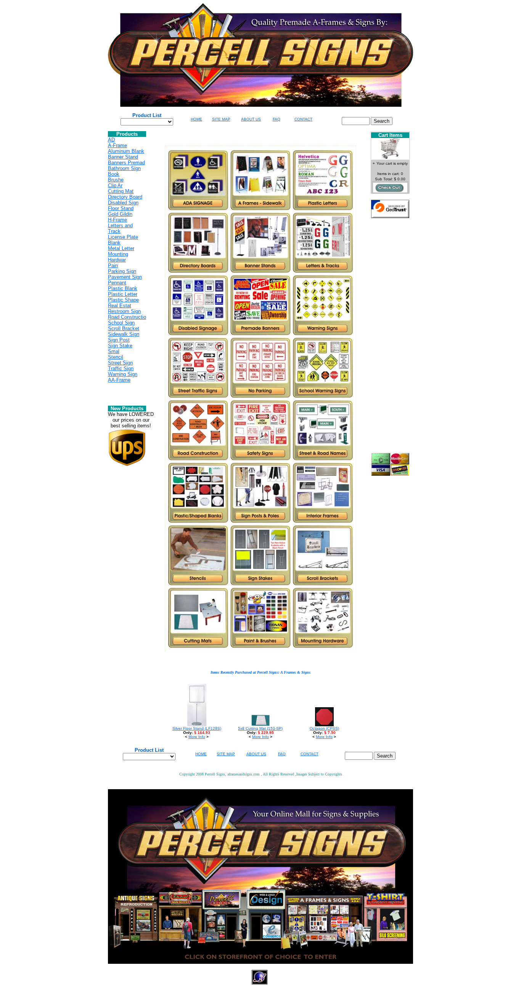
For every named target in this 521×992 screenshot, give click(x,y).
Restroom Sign (124, 311)
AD (111, 140)
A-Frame (117, 145)
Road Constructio (127, 317)
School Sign (121, 323)
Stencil (115, 357)
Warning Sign (122, 374)
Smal (113, 351)
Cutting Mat (120, 191)
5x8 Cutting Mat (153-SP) (260, 728)
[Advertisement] (390, 338)
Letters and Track (120, 228)
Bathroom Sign (124, 168)
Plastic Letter (122, 294)
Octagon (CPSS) (324, 728)
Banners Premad (126, 162)
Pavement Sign (125, 277)
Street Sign (120, 363)
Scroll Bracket (123, 328)
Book (113, 174)
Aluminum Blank (126, 151)
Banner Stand (123, 157)
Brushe (116, 180)
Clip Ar (115, 185)
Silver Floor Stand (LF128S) (196, 728)
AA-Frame (119, 380)
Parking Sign (122, 271)
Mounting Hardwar (118, 257)
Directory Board (125, 197)
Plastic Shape (123, 300)
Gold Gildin (120, 214)
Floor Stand (120, 208)
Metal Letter (121, 248)
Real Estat (119, 305)
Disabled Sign (123, 202)
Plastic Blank (122, 288)
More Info (196, 737)
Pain (113, 265)
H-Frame (117, 220)
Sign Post (119, 340)
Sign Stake (120, 345)
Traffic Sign (120, 368)
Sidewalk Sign (123, 334)
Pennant (117, 283)
